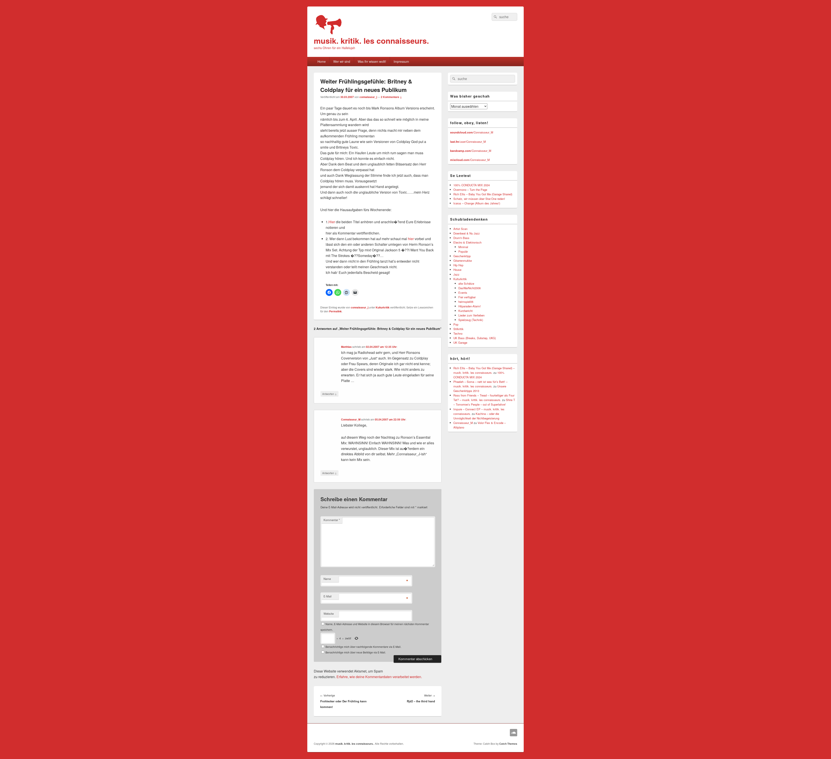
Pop (455, 324)
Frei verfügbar (467, 297)
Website (329, 613)
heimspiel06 (465, 302)
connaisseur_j (368, 97)
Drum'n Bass (461, 238)
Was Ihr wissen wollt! (372, 61)
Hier (332, 221)
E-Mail (328, 596)
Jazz (456, 274)
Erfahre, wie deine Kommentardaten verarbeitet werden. (379, 676)
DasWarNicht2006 (469, 288)
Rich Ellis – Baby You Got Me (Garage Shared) (482, 194)
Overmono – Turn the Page (470, 190)
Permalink (335, 311)
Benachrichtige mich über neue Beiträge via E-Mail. (355, 652)
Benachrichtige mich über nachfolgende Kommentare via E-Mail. (363, 646)
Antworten (329, 394)
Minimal (463, 247)
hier (411, 238)
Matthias (346, 347)
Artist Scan (460, 229)
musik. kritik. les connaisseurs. (371, 40)
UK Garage (460, 342)
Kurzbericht (465, 311)
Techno (457, 333)
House (457, 270)
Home (321, 61)
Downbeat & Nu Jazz (466, 233)
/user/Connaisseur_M (468, 142)
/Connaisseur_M (471, 132)
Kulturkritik (383, 307)
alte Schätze (466, 283)
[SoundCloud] (513, 732)
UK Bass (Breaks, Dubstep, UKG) (474, 338)
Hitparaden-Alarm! (469, 306)
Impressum (401, 61)
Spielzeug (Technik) (470, 320)
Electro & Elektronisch (467, 242)
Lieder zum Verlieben (471, 315)
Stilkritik (458, 329)
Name (327, 579)
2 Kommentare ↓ (391, 97)
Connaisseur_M (351, 419)
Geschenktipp (462, 256)
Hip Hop (458, 265)
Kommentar (332, 520)
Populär (463, 251)
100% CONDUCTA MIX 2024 (471, 185)
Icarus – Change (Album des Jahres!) (476, 203)
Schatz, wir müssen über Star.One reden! (479, 199)
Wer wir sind (341, 61)
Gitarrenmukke (462, 260)
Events (462, 292)
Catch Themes (508, 744)
